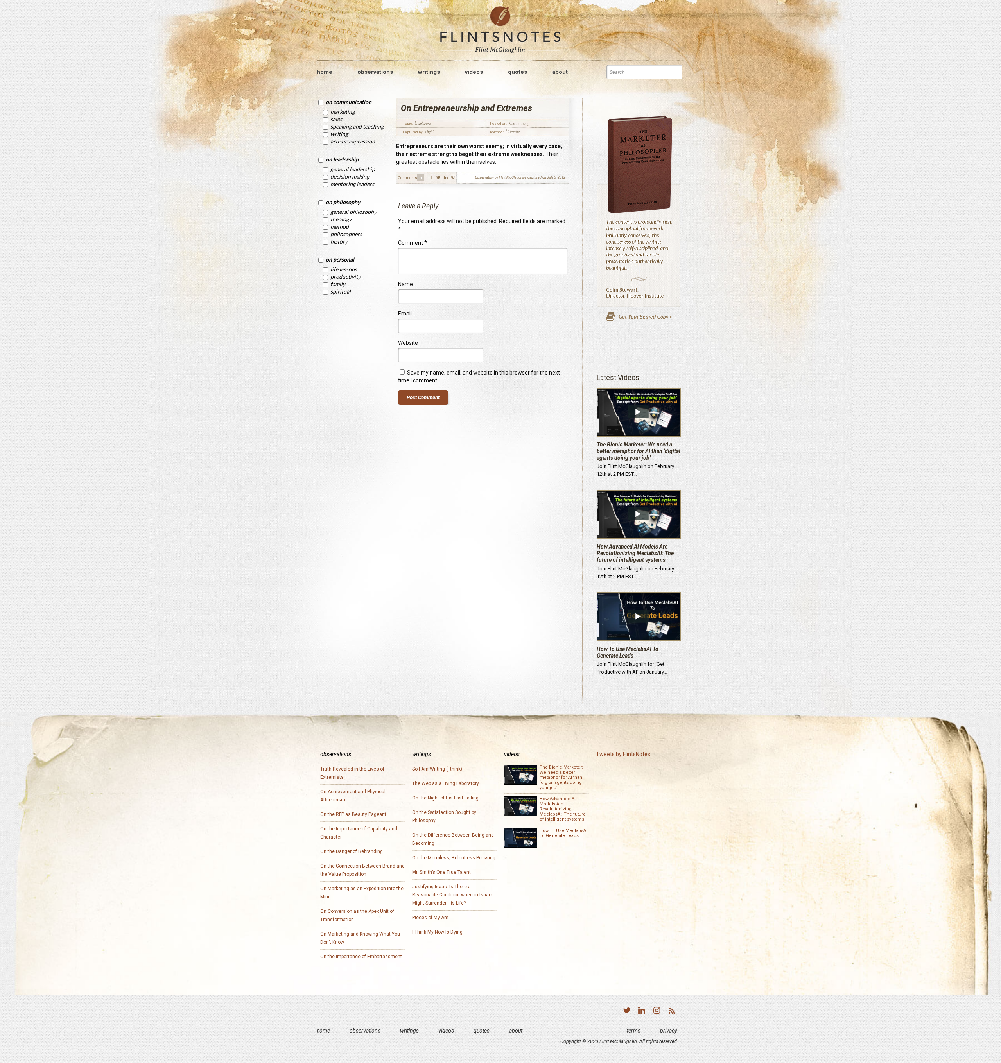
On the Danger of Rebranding (351, 851)
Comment (412, 243)
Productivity (345, 276)
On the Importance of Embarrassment (361, 956)
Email (405, 313)
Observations (365, 1030)
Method (339, 226)
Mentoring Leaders (352, 184)
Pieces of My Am (430, 917)
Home (323, 1030)
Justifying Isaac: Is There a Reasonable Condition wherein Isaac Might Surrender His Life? (452, 895)
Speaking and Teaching (357, 126)
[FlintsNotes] (500, 30)
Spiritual (340, 291)
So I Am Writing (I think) (437, 769)
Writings (409, 1030)
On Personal (340, 259)
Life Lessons (343, 269)
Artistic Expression (352, 141)
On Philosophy (343, 202)
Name (405, 284)
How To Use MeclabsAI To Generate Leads (627, 652)
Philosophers (346, 234)
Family (337, 284)
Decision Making (349, 176)
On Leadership (342, 159)
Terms (633, 1030)
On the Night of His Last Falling (445, 798)
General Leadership (352, 169)
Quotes (482, 1030)
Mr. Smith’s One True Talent (441, 872)
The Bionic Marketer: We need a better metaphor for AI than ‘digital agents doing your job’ (638, 451)
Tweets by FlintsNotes (623, 754)
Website (408, 343)
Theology (341, 219)
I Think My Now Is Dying (437, 932)
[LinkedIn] (641, 1011)
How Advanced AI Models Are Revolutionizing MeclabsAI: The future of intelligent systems (635, 553)
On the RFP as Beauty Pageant (353, 814)
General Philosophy (353, 211)
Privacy (668, 1030)
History (339, 241)
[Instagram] (656, 1011)
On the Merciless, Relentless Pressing (453, 857)
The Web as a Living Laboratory (445, 783)
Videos (446, 1030)
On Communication (348, 102)
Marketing (342, 111)
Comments (407, 178)
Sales (336, 119)
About (515, 1030)
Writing (339, 134)
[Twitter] (626, 1011)
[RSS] (671, 1011)
